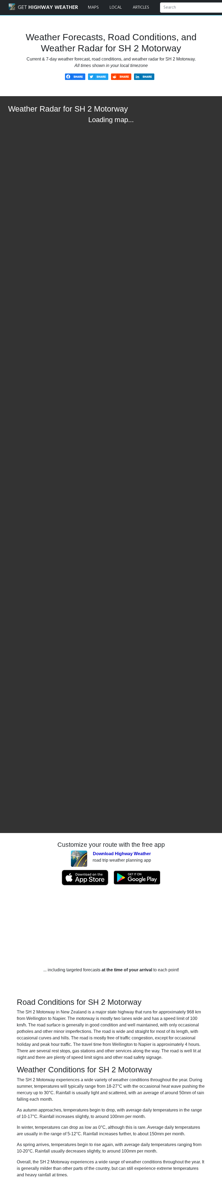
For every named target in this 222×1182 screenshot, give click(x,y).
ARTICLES (141, 7)
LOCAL (116, 7)
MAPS (93, 7)
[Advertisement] (111, 926)
